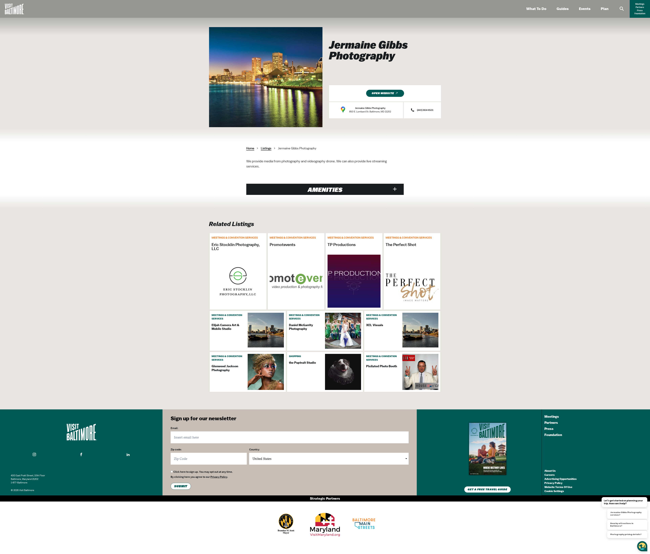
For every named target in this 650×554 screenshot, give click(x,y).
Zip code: (176, 449)
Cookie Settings (554, 491)
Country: (254, 449)
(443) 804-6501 (425, 110)
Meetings (639, 4)
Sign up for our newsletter (203, 418)
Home (250, 148)
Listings (266, 148)
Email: (174, 428)
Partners (640, 7)
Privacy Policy (218, 477)
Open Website (383, 93)
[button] (34, 454)
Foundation (639, 13)
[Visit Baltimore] (81, 432)
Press (640, 10)
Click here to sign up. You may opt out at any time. (203, 472)
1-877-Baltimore (19, 482)
